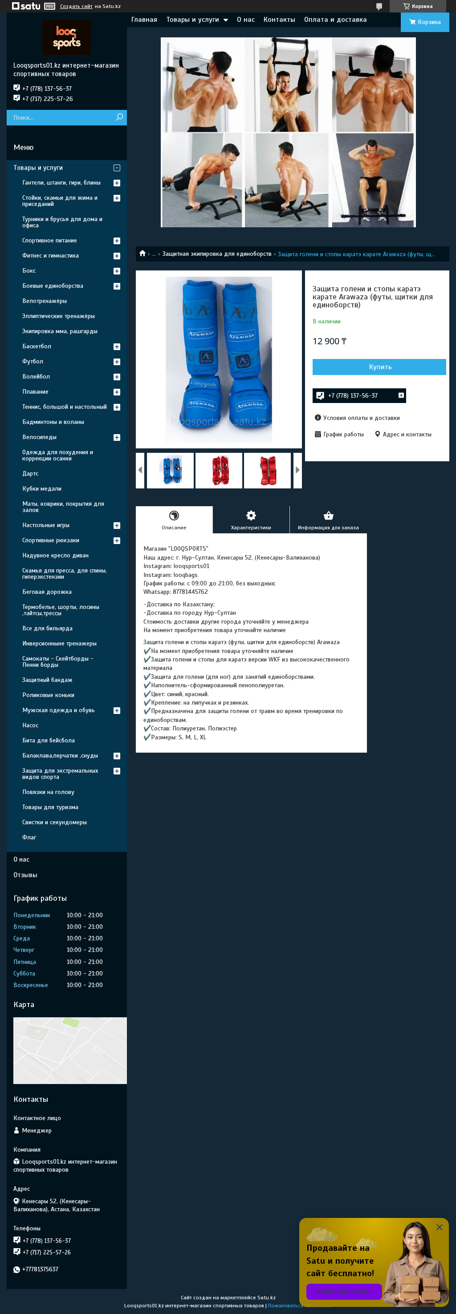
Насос (30, 725)
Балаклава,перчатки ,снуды (60, 755)
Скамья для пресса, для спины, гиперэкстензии (64, 573)
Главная (144, 19)
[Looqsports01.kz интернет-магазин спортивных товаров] (66, 37)
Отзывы (25, 875)
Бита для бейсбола (48, 740)
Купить (380, 367)
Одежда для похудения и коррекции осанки (57, 455)
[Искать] (119, 117)
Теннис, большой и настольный (64, 407)
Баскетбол (36, 346)
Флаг (29, 837)
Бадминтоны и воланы (53, 422)
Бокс (29, 270)
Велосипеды (39, 437)
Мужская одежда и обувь (58, 710)
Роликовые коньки (48, 695)
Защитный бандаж (47, 680)
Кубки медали (41, 488)
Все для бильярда (47, 628)
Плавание (35, 391)
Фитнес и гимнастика (50, 255)
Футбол (32, 361)
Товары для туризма (50, 807)
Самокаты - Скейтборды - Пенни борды (58, 662)
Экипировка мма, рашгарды (60, 331)
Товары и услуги (192, 19)
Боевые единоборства (52, 286)
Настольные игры (45, 525)
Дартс (30, 473)
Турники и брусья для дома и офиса (62, 222)
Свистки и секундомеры (54, 822)
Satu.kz (266, 1297)
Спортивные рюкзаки (50, 540)
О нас (246, 19)
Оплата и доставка (335, 19)
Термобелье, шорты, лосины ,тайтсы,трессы (60, 610)
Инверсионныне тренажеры (59, 643)
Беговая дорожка (47, 592)
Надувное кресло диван (55, 555)
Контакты (279, 19)
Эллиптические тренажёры (58, 316)
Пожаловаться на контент (300, 1305)
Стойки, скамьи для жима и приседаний (60, 201)
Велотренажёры (44, 301)
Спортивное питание (49, 240)
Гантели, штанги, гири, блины (61, 182)
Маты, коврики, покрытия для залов (63, 507)
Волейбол (36, 376)
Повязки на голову (48, 792)
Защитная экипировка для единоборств (217, 254)
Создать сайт (76, 6)
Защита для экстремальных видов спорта (60, 774)
